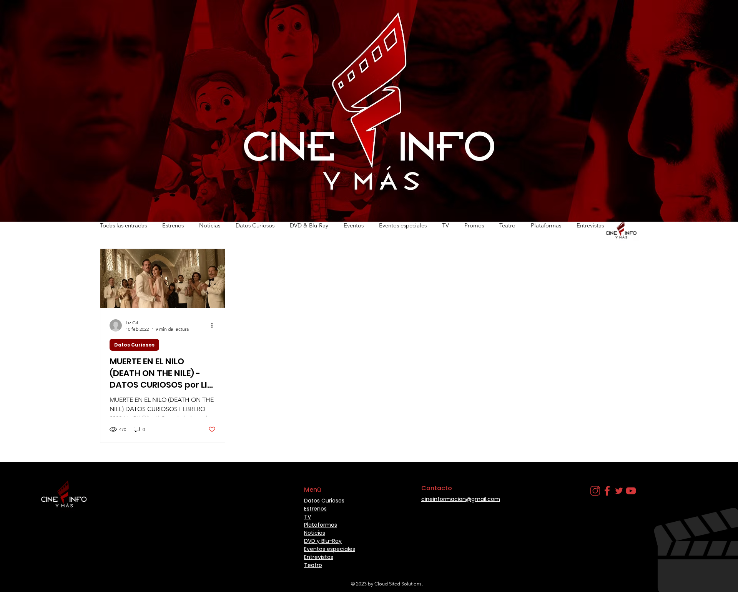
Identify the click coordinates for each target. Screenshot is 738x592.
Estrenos (173, 225)
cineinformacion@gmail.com (460, 499)
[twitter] (619, 491)
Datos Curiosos (255, 225)
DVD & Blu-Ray (309, 225)
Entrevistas (590, 225)
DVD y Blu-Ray (323, 541)
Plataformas (546, 225)
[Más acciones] (214, 325)
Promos (474, 225)
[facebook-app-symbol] (607, 491)
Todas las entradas (123, 225)
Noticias (209, 225)
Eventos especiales (403, 225)
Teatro (507, 225)
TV (445, 225)
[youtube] (631, 491)
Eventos (354, 225)
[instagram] (595, 491)
